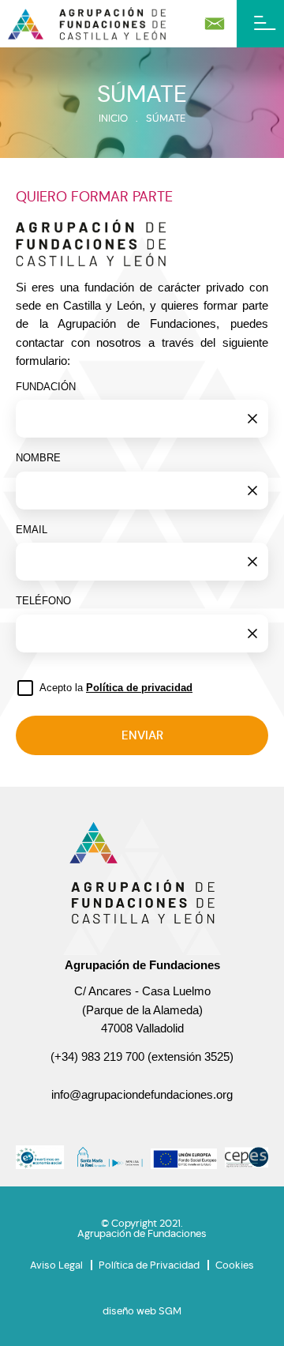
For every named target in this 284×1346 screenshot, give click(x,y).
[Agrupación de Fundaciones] (87, 23)
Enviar (142, 735)
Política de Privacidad (149, 1265)
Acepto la (115, 688)
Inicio (113, 118)
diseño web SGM (142, 1311)
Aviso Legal (56, 1265)
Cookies (234, 1265)
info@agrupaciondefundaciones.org (142, 1094)
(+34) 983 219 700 (97, 1057)
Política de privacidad (139, 688)
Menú (260, 23)
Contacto (214, 23)
